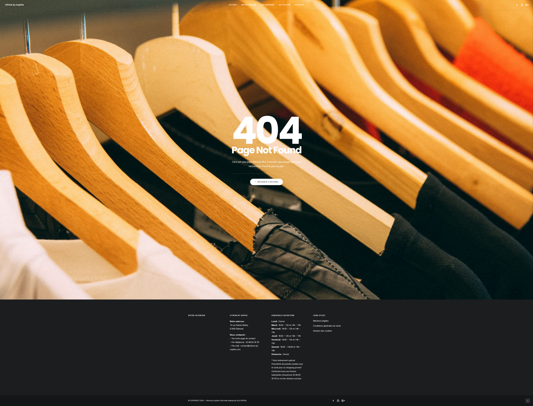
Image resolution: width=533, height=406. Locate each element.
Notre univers (248, 5)
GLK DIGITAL (242, 400)
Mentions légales (321, 321)
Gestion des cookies (322, 331)
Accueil (233, 5)
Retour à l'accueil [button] (268, 182)
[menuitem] (233, 5)
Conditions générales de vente (327, 326)
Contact (299, 5)
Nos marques (267, 5)
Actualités (284, 5)
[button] (517, 5)
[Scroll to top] (528, 400)
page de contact (248, 338)
